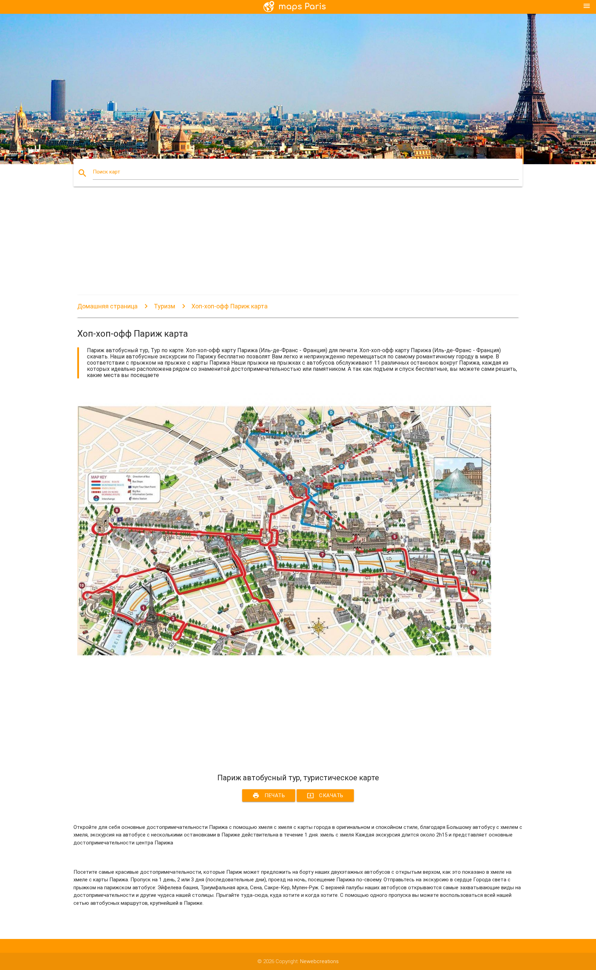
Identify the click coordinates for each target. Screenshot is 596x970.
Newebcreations (319, 961)
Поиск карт (106, 172)
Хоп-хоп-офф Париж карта (229, 306)
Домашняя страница (107, 306)
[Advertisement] (284, 247)
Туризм (164, 306)
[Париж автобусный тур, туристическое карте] (284, 664)
